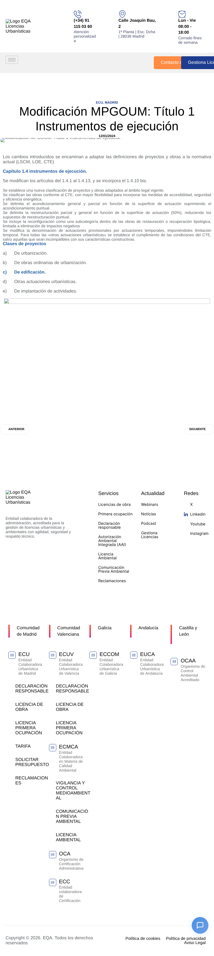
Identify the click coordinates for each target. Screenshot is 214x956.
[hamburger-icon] (12, 60)
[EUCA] (133, 655)
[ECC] (52, 882)
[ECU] (12, 655)
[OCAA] (174, 661)
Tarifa (23, 746)
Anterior (16, 429)
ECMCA (68, 747)
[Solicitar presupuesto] (10, 759)
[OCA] (52, 854)
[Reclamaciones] (10, 778)
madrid (111, 102)
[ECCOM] (93, 655)
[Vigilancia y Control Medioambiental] (51, 783)
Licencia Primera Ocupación (28, 728)
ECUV (66, 654)
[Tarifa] (10, 746)
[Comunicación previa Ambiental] (51, 811)
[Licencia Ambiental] (51, 835)
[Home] (25, 26)
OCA (64, 854)
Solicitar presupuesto (32, 762)
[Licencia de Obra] (10, 704)
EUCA (147, 654)
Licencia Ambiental (68, 837)
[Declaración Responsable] (10, 686)
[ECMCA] (52, 747)
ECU (99, 102)
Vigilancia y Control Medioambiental (73, 791)
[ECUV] (52, 655)
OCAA (188, 661)
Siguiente (197, 429)
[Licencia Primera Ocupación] (10, 723)
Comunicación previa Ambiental (72, 816)
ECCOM (109, 654)
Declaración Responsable (31, 689)
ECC (64, 882)
